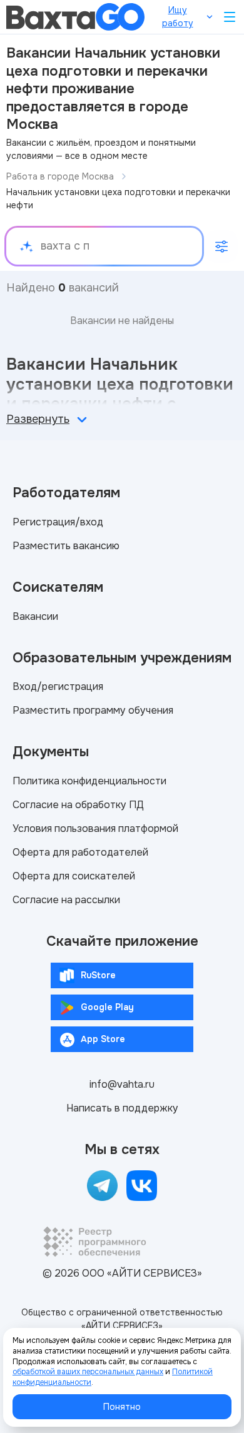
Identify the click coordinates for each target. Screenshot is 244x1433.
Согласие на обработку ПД (78, 804)
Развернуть (37, 419)
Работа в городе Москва (60, 176)
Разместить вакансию (66, 545)
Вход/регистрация (58, 686)
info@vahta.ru (122, 1084)
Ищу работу (177, 16)
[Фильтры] (221, 246)
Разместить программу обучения (93, 710)
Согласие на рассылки (66, 899)
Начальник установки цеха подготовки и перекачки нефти (118, 198)
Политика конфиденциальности (89, 780)
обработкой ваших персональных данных (88, 1372)
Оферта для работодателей (80, 852)
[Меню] (229, 17)
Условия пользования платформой (95, 828)
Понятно (122, 1406)
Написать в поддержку (122, 1108)
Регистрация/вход (58, 522)
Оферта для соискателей (74, 876)
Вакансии (35, 616)
